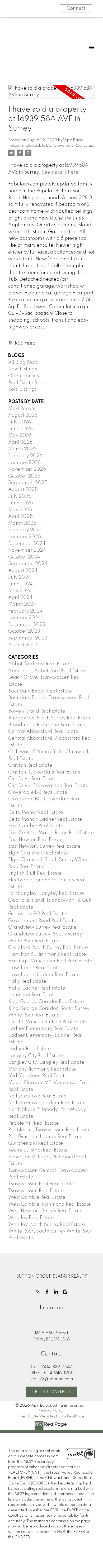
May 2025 (20, 510)
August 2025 (23, 489)
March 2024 (22, 604)
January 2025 (24, 536)
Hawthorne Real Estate (34, 968)
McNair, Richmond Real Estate (42, 1069)
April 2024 (20, 597)
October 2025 (24, 476)
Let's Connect (51, 1392)
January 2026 (24, 462)
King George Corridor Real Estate (46, 1001)
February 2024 (25, 611)
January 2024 (24, 617)
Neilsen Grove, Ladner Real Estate (47, 1103)
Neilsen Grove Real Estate (37, 1096)
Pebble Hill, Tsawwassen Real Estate (49, 1130)
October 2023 (24, 631)
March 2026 (22, 449)
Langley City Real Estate (35, 1055)
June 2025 (20, 503)
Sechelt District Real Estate (38, 1150)
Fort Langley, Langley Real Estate (46, 893)
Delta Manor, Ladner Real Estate (45, 819)
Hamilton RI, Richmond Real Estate (47, 954)
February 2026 (25, 455)
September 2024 (27, 563)
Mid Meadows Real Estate (37, 1075)
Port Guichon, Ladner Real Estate (45, 1136)
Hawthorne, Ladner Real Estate (44, 974)
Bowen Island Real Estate (36, 711)
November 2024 (27, 550)
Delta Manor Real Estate (35, 812)
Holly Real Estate (27, 981)
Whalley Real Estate (31, 1217)
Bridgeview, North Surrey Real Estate (50, 718)
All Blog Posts (23, 362)
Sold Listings (22, 389)
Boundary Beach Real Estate (40, 691)
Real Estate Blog (26, 382)
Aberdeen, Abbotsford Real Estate (47, 670)
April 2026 (20, 442)
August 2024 (23, 570)
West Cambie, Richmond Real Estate (49, 1204)
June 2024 (20, 584)
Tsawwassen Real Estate (36, 1190)
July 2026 (19, 422)
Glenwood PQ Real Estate (37, 913)
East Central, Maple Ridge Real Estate (51, 832)
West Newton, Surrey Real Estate (45, 1211)
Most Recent (22, 408)
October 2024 (24, 557)
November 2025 (27, 469)
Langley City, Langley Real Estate (46, 1062)
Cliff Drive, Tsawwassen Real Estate (48, 785)
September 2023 (27, 638)
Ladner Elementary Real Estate (43, 1028)
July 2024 (19, 577)
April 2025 (20, 516)
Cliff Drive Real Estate (32, 778)
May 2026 (20, 435)
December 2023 (26, 624)
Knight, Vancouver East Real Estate (47, 1022)
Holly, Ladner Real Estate (36, 988)
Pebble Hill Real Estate (33, 1123)
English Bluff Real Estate (35, 873)
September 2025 (28, 482)
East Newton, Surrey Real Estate (44, 846)
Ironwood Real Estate (32, 994)
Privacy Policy (50, 1411)
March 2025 (22, 523)
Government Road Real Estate (42, 920)
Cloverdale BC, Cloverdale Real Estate (59, 145)
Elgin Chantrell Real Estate (38, 853)
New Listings (22, 369)
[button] (38, 1291)
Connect (76, 8)
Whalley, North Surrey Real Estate (46, 1224)
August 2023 (23, 645)
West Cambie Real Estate (36, 1197)
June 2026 (20, 429)
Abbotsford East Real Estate (39, 664)
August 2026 (23, 415)
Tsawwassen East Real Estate (41, 1184)
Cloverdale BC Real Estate (37, 792)
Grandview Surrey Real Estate (42, 927)
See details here (59, 172)
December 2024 (26, 543)
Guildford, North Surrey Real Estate (48, 947)
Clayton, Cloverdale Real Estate (44, 772)
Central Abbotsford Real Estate (43, 731)
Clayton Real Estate (30, 765)
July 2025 (19, 496)
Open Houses (23, 376)
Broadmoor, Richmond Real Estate (47, 725)
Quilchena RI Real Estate (35, 1143)
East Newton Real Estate (35, 839)
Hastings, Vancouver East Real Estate (50, 961)
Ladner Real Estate (29, 1049)
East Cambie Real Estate (35, 826)
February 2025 (25, 530)
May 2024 (20, 591)
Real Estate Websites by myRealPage (51, 1416)
